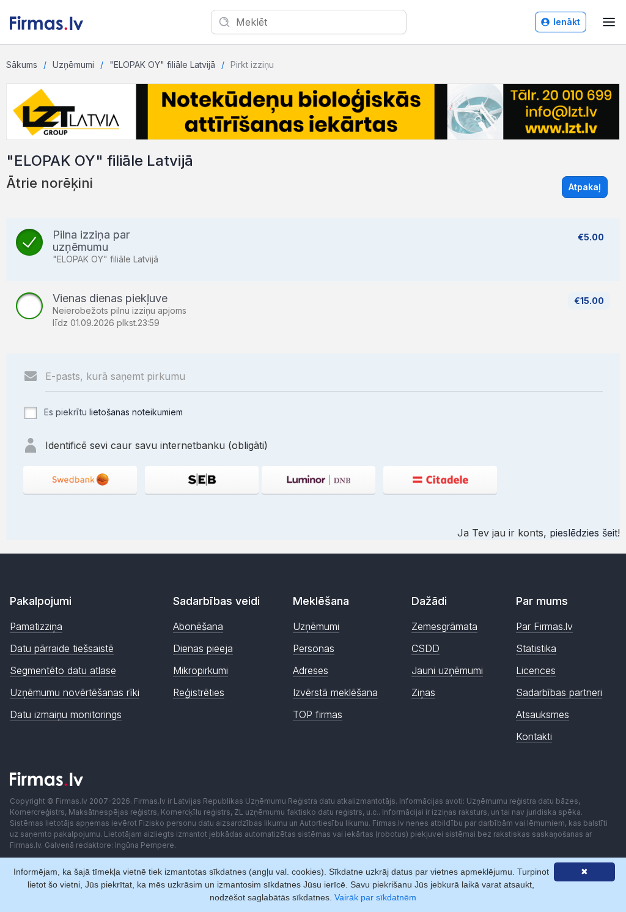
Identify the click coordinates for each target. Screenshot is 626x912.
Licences (536, 670)
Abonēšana (198, 626)
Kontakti (534, 736)
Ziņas (423, 692)
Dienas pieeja (203, 648)
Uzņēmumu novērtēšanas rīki (74, 692)
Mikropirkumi (200, 670)
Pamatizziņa (36, 626)
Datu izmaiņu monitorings (66, 714)
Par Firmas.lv (544, 626)
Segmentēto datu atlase (63, 670)
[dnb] (318, 480)
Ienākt (566, 22)
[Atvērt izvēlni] (609, 22)
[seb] (202, 480)
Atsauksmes (542, 714)
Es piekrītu (112, 412)
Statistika (536, 648)
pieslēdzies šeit (583, 533)
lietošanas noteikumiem (136, 412)
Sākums (21, 64)
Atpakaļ (585, 187)
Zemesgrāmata (444, 626)
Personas (313, 648)
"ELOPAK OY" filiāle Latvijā (162, 64)
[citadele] (440, 480)
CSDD (425, 648)
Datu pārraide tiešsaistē (62, 648)
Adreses (310, 670)
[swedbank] (80, 480)
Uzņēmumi (73, 64)
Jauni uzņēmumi (447, 670)
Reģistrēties (198, 692)
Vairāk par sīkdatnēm (375, 897)
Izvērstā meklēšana (335, 692)
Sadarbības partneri (559, 692)
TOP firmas (317, 714)
